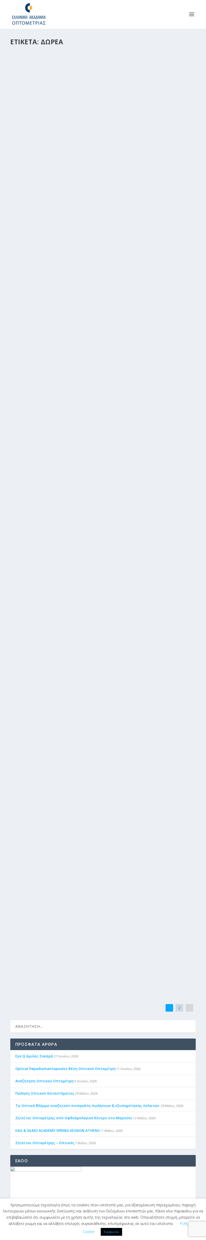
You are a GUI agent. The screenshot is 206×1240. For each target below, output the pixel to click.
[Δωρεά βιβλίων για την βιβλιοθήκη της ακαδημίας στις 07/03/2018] (103, 668)
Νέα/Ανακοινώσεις (70, 64)
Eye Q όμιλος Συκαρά (34, 1056)
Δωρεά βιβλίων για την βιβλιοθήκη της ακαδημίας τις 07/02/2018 (89, 875)
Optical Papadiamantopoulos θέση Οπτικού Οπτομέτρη (65, 1068)
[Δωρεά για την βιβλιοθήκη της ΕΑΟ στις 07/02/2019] (99, 279)
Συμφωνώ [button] (111, 1231)
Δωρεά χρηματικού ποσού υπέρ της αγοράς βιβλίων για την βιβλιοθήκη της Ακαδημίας (102, 788)
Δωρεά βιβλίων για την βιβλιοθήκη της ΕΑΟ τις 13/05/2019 (80, 56)
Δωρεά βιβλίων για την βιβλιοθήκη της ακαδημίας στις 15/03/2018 (90, 607)
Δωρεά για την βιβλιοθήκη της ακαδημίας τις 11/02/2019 (79, 212)
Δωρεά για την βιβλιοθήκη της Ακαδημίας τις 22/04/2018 (79, 389)
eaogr (27, 64)
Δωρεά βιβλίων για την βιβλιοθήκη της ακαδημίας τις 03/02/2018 (89, 958)
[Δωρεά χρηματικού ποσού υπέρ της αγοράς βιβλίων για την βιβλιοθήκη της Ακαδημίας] (103, 761)
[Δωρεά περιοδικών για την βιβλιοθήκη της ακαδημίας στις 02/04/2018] (99, 496)
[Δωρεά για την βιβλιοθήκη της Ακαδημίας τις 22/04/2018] (103, 364)
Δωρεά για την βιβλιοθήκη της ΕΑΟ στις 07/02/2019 (72, 303)
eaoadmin (30, 454)
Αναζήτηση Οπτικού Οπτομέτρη (44, 1081)
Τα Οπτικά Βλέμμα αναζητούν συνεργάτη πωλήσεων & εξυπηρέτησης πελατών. (87, 1105)
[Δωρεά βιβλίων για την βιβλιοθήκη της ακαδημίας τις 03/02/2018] (93, 935)
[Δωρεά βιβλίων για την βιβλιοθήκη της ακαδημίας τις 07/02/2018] (95, 851)
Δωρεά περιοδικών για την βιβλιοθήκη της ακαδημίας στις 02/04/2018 (95, 521)
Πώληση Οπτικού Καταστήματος (44, 1093)
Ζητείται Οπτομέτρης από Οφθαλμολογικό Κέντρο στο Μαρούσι (73, 1117)
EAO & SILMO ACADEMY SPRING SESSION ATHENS (57, 1130)
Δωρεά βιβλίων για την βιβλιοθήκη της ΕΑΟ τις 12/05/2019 (80, 119)
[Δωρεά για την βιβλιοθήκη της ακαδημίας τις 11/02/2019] (103, 186)
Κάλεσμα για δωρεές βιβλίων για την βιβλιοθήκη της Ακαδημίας (88, 446)
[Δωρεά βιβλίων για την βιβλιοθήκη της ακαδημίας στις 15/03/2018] (102, 582)
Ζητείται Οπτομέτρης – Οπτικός (44, 1142)
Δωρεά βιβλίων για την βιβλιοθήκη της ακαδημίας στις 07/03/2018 (90, 693)
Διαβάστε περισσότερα (39, 96)
